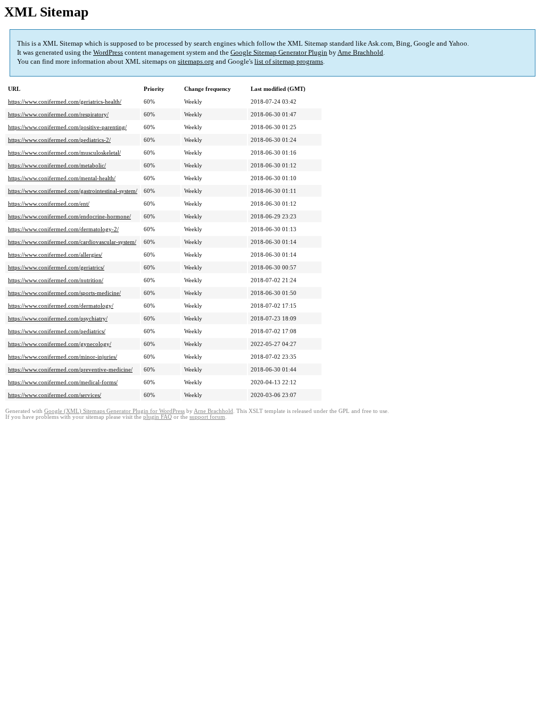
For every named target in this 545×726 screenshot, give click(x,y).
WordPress (108, 52)
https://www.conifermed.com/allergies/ (55, 254)
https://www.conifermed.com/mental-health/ (61, 178)
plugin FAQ (157, 417)
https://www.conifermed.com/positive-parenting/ (67, 127)
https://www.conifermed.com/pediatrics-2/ (59, 140)
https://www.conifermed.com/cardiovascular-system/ (72, 242)
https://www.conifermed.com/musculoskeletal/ (64, 152)
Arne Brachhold (360, 52)
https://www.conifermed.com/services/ (54, 395)
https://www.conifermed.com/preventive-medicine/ (70, 369)
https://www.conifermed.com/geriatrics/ (56, 267)
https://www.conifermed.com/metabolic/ (57, 165)
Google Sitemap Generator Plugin (278, 52)
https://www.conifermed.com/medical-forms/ (63, 382)
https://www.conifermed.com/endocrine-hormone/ (69, 216)
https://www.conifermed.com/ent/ (48, 203)
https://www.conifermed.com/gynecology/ (59, 344)
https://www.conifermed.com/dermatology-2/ (63, 229)
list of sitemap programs (288, 61)
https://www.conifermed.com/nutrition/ (55, 280)
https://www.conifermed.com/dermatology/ (60, 305)
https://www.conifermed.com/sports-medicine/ (64, 293)
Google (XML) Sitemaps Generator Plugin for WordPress (114, 411)
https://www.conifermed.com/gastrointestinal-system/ (72, 191)
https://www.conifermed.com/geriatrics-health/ (64, 101)
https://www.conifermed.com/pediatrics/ (56, 331)
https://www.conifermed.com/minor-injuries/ (62, 356)
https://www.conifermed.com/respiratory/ (58, 114)
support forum (207, 417)
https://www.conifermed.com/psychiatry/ (58, 318)
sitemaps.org (196, 61)
